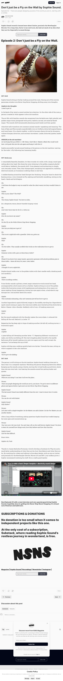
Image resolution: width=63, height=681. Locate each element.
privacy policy (32, 675)
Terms (35, 669)
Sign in (58, 2)
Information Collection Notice (31, 649)
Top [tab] (3, 629)
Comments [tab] (5, 609)
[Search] (60, 629)
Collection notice (42, 669)
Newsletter (37, 570)
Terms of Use (39, 648)
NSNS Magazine (9, 16)
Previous (7, 597)
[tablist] (8, 608)
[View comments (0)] (8, 21)
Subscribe (51, 2)
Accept (38, 678)
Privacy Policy (44, 649)
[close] (47, 623)
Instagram (47, 570)
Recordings (26, 570)
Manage (27, 678)
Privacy (31, 669)
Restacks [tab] (12, 609)
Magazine (5, 570)
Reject (32, 678)
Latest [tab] (7, 629)
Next (56, 597)
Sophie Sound (15, 570)
